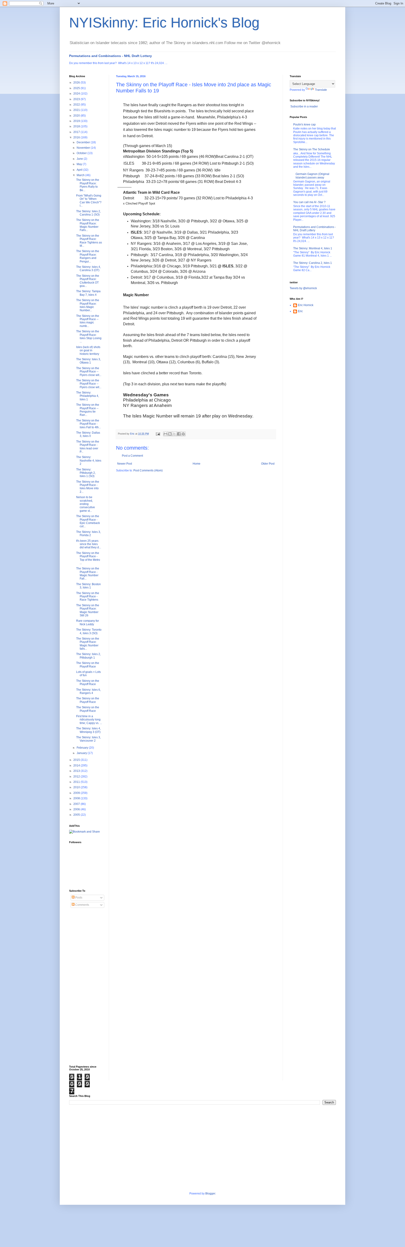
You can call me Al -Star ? (309, 202)
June (80, 158)
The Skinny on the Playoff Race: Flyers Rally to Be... (87, 185)
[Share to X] (174, 434)
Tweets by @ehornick (303, 288)
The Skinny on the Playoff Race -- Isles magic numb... (87, 321)
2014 (77, 765)
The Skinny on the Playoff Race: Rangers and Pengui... (87, 256)
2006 (77, 809)
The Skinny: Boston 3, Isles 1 (88, 586)
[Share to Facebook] (178, 434)
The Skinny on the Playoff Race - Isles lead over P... (87, 446)
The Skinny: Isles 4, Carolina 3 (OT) (88, 268)
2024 (77, 93)
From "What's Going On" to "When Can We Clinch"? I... (88, 200)
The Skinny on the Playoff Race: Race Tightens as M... (89, 240)
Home (196, 463)
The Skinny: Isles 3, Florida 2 (88, 533)
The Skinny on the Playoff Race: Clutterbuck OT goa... (87, 281)
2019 (77, 121)
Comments (82, 904)
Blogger (210, 1193)
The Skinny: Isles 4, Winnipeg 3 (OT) (88, 730)
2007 (77, 804)
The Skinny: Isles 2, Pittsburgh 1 (88, 655)
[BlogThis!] (170, 434)
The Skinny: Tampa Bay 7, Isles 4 (88, 293)
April (80, 169)
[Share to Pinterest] (183, 434)
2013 (77, 771)
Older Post (267, 463)
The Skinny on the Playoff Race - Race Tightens (87, 596)
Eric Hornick (305, 305)
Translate (321, 89)
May (80, 164)
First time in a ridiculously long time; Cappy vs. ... (89, 720)
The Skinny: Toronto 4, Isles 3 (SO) (88, 631)
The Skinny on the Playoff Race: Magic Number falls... (87, 643)
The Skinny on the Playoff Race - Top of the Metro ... (88, 558)
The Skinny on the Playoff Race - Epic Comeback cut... (88, 521)
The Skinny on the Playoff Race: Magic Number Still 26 (87, 610)
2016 (77, 137)
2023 (77, 99)
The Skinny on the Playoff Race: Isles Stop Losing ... (88, 336)
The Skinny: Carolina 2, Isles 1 (312, 263)
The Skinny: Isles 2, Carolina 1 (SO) (88, 213)
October (82, 153)
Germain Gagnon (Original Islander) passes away (312, 175)
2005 (77, 814)
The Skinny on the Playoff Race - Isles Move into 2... (87, 486)
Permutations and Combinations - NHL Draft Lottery (110, 56)
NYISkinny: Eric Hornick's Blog (164, 22)
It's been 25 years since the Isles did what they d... (88, 544)
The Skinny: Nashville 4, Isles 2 (88, 460)
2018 (77, 126)
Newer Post (124, 463)
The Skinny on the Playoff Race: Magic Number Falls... (87, 225)
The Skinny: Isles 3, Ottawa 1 (88, 361)
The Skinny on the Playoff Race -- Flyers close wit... (88, 372)
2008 (77, 798)
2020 (77, 115)
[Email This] (165, 434)
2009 (77, 793)
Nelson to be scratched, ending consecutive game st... (85, 504)
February (83, 747)
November (84, 147)
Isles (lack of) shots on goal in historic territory (88, 350)
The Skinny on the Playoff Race (87, 664)
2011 (77, 782)
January (82, 753)
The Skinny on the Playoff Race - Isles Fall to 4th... (88, 424)
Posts (78, 897)
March (81, 175)
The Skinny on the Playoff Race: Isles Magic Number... (87, 305)
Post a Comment (132, 455)
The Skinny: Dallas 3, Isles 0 (88, 434)
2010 (77, 787)
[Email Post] (158, 433)
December (84, 142)
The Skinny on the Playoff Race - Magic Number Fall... (87, 573)
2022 (77, 104)
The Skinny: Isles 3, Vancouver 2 (88, 739)
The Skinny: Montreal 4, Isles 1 (312, 248)
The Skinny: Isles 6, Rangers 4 (88, 691)
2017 (77, 132)
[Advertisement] (88, 986)
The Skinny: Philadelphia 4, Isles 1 (87, 396)
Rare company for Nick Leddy (87, 622)
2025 (77, 88)
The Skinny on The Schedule (311, 149)
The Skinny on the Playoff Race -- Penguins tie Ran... (87, 410)
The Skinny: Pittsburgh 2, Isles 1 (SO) (86, 473)
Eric (300, 311)
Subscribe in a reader (304, 106)
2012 (77, 776)
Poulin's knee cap (304, 124)
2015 (77, 760)
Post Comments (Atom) (148, 470)
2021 (77, 110)
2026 (77, 82)
